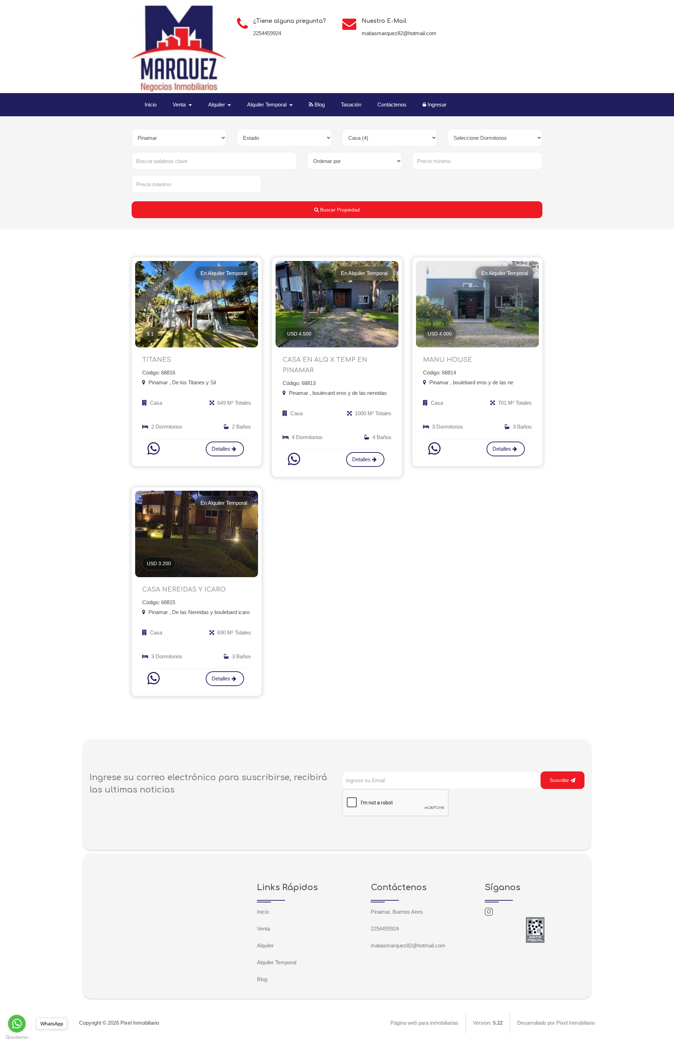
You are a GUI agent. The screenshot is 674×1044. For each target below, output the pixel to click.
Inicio (151, 104)
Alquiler (265, 945)
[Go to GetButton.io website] (17, 1037)
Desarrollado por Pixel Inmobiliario (556, 1023)
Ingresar (436, 104)
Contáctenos (392, 104)
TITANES (156, 359)
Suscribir (560, 780)
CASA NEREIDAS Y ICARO (184, 589)
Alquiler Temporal (276, 962)
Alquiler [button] (217, 104)
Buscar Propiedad (339, 210)
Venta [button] (180, 104)
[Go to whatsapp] (17, 1023)
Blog (319, 104)
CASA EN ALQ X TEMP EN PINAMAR (325, 365)
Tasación (351, 104)
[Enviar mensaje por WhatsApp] (154, 449)
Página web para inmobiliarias (424, 1023)
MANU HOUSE (447, 359)
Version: (488, 1023)
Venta (263, 929)
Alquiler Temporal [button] (267, 104)
